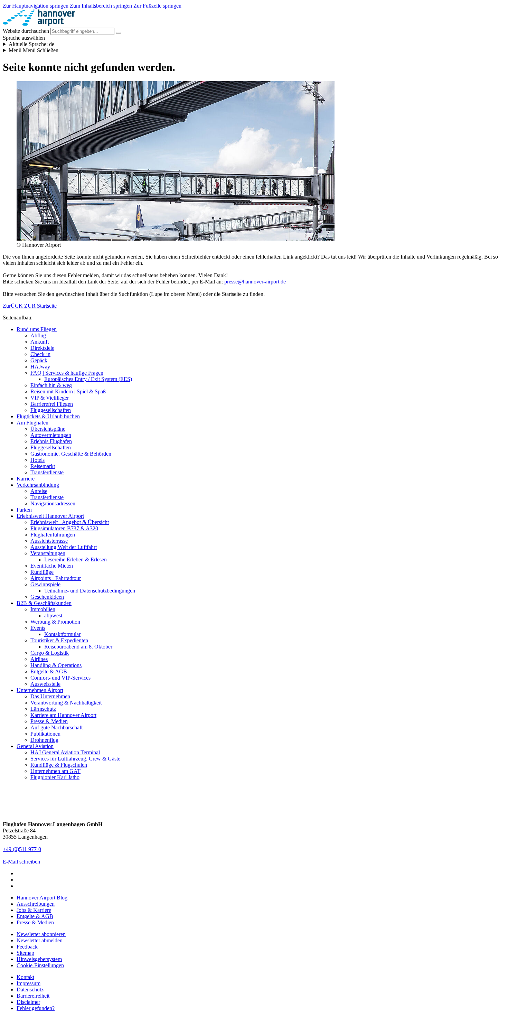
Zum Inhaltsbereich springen (101, 6)
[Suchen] (118, 33)
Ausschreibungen (36, 904)
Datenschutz (30, 989)
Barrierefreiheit (33, 996)
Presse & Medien (35, 922)
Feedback (27, 947)
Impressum (28, 983)
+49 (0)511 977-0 (22, 849)
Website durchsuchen (26, 31)
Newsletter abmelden (40, 940)
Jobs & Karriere (34, 910)
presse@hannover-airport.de (255, 281)
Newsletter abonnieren (41, 934)
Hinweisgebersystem (39, 959)
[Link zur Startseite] (39, 24)
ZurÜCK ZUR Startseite (30, 306)
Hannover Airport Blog (42, 898)
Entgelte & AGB (35, 916)
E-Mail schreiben (21, 862)
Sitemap (25, 953)
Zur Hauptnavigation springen (35, 6)
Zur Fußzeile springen (157, 6)
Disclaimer (28, 1002)
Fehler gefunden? (36, 1008)
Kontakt (25, 977)
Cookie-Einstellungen (40, 965)
